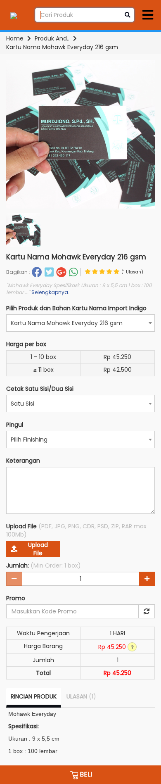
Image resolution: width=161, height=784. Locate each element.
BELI (85, 774)
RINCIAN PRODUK (34, 696)
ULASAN (81, 696)
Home (15, 38)
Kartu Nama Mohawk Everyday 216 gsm (62, 47)
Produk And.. (52, 38)
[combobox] (80, 323)
